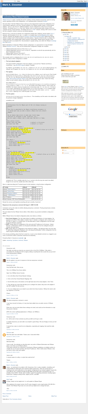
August (67, 36)
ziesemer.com (73, 114)
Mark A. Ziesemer (12, 4)
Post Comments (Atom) (15, 399)
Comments (66, 153)
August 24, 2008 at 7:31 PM (12, 313)
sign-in (65, 86)
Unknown (9, 332)
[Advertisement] (23, 9)
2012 (65, 50)
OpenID (80, 86)
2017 (65, 34)
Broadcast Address (12, 193)
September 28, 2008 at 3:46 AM (13, 352)
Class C (52, 33)
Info (80, 15)
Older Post (54, 396)
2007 (65, 60)
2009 (65, 56)
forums (9, 42)
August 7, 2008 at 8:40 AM (12, 262)
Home (29, 396)
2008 (65, 58)
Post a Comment (7, 393)
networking (9, 240)
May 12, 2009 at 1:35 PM (12, 362)
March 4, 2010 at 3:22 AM (12, 390)
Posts (65, 150)
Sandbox (45, 21)
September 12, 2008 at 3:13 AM (13, 336)
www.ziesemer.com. (74, 14)
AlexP (8, 379)
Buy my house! (74, 20)
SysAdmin (15, 240)
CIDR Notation (11, 195)
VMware (26, 240)
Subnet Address (11, 189)
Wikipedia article (45, 35)
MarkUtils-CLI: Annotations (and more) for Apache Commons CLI (75, 43)
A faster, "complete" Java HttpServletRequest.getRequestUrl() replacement (76, 39)
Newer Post (5, 396)
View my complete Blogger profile (77, 18)
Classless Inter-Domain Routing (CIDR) (34, 36)
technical (20, 240)
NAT (34, 29)
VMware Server (6, 19)
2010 (65, 54)
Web (67, 114)
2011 (65, 52)
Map (77, 15)
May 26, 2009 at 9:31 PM (12, 376)
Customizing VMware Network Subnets (16, 17)
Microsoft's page (20, 65)
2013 (65, 49)
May (67, 47)
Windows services (11, 46)
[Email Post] (25, 238)
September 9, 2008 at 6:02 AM (13, 329)
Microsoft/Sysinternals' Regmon (18, 78)
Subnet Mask (10, 191)
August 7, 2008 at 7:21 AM (12, 255)
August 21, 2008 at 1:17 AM (12, 295)
